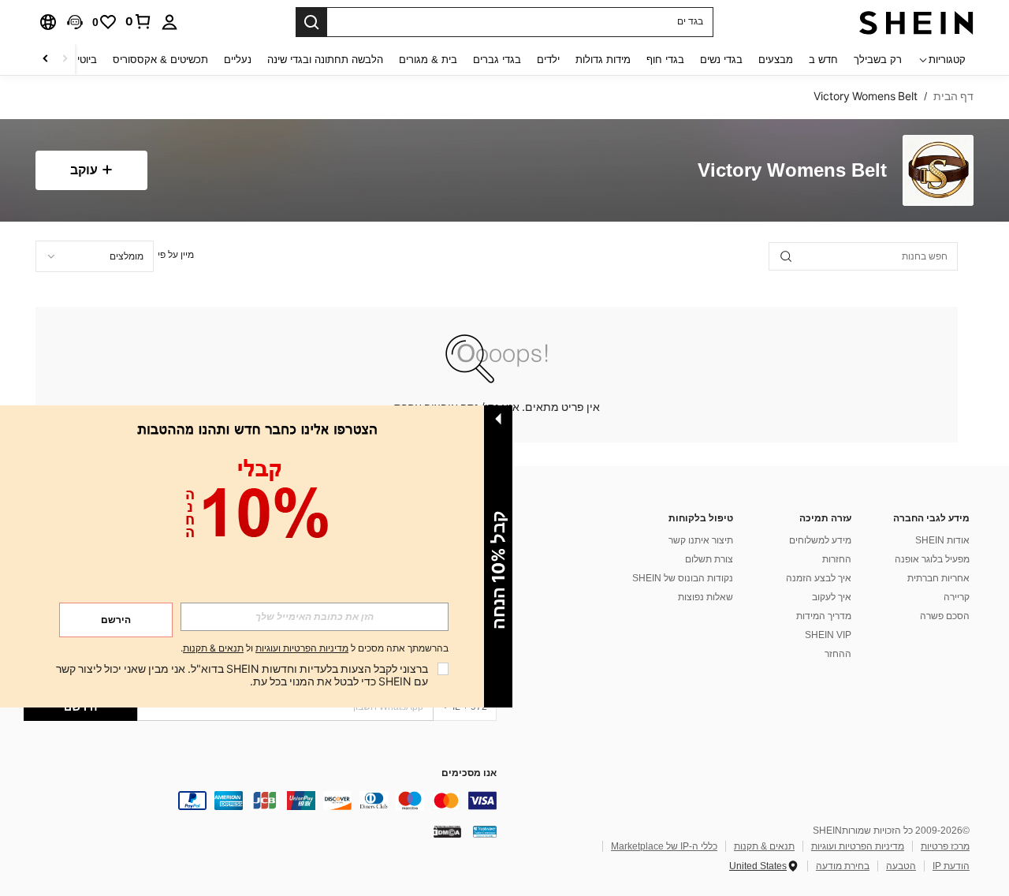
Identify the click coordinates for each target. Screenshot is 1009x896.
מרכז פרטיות (945, 846)
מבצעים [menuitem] (775, 59)
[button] (74, 22)
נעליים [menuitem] (237, 59)
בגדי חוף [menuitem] (665, 59)
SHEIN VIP (828, 634)
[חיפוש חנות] (786, 256)
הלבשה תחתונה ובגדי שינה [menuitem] (325, 59)
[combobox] (94, 256)
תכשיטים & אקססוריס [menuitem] (160, 59)
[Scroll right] (45, 59)
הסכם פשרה (945, 616)
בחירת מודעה (842, 866)
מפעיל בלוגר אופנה (932, 559)
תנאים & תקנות (764, 846)
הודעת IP (951, 866)
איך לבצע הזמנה (818, 578)
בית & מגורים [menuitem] (428, 59)
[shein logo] (916, 22)
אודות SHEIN (942, 540)
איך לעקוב (831, 597)
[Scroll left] (64, 59)
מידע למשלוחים (820, 540)
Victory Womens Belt (792, 171)
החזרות (836, 559)
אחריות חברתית (938, 578)
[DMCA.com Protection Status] (447, 831)
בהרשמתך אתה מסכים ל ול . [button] (315, 649)
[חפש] (311, 22)
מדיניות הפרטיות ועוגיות (857, 846)
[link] (138, 21)
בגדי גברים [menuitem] (497, 59)
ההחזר (838, 653)
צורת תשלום (709, 559)
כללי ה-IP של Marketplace (664, 846)
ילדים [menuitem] (548, 59)
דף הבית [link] (953, 96)
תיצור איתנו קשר (700, 540)
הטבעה (901, 866)
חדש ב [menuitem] (823, 59)
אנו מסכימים (469, 773)
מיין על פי (176, 254)
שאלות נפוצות (705, 597)
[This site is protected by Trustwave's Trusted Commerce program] (485, 831)
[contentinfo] (260, 800)
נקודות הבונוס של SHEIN (682, 578)
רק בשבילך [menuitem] (878, 59)
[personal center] (169, 22)
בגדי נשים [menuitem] (721, 59)
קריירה (957, 597)
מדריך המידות (823, 616)
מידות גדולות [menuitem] (603, 59)
